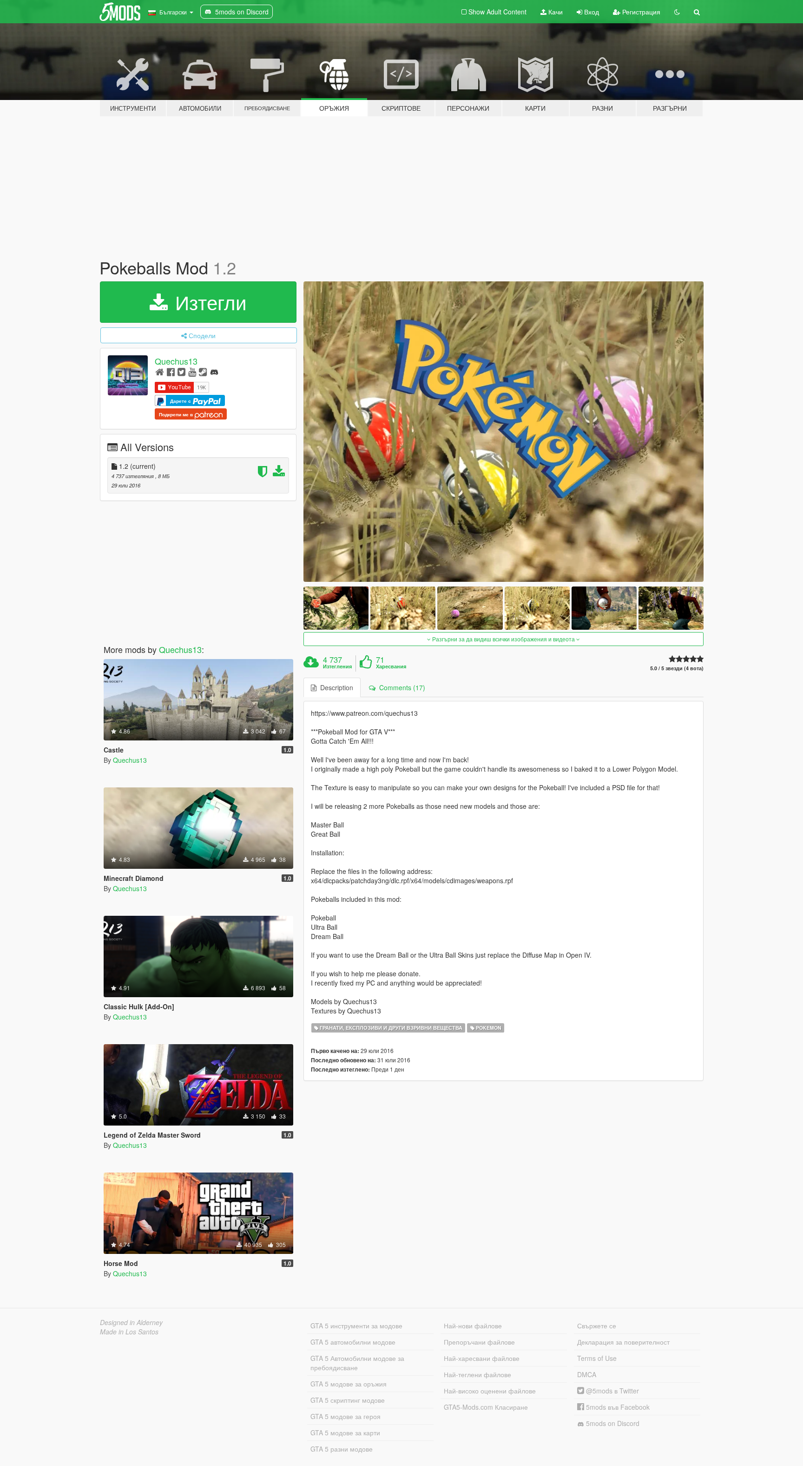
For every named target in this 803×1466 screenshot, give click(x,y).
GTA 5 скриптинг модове (347, 1400)
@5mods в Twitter (611, 1390)
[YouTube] (192, 371)
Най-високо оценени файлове (490, 1390)
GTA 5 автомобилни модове (352, 1341)
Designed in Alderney (131, 1322)
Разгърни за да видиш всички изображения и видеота (503, 639)
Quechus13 (176, 361)
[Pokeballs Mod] (503, 431)
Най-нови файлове (473, 1325)
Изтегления (337, 666)
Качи (554, 11)
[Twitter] (181, 371)
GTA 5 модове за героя (345, 1416)
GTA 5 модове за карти (345, 1432)
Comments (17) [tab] (400, 687)
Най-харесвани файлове (482, 1358)
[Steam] (202, 371)
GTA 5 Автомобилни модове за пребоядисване (357, 1362)
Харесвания (391, 666)
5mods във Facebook (617, 1407)
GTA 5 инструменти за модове (356, 1325)
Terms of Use (597, 1358)
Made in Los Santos (129, 1331)
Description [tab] (334, 687)
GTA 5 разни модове (341, 1448)
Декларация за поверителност (623, 1341)
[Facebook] (170, 371)
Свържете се (596, 1325)
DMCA (586, 1374)
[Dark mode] (677, 11)
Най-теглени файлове (477, 1374)
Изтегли (208, 302)
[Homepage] (160, 371)
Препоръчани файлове (479, 1341)
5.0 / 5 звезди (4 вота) (677, 668)
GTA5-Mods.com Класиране (486, 1407)
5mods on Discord (611, 1423)
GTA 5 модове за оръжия (348, 1383)
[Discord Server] (214, 371)
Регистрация (640, 11)
